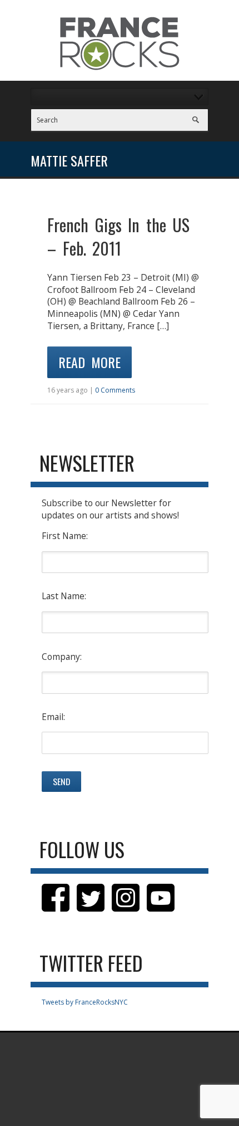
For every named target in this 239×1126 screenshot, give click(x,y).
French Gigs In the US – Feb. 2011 (118, 236)
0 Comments (115, 390)
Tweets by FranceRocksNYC (85, 1002)
